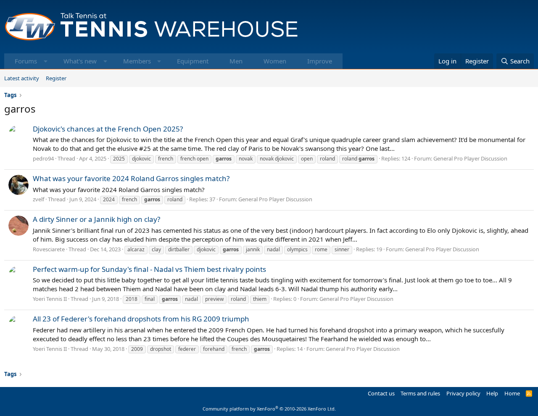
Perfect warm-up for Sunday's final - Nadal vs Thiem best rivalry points (149, 269)
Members (137, 61)
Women (275, 61)
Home (512, 393)
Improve (319, 61)
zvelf (38, 199)
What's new (80, 61)
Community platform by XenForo (269, 408)
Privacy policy (463, 393)
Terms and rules (420, 393)
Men (236, 61)
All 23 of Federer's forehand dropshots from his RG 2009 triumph (141, 319)
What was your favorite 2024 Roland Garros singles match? (131, 178)
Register (56, 78)
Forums (26, 61)
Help (492, 393)
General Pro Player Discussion (470, 158)
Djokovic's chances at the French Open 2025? (108, 129)
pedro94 (43, 158)
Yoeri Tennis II (50, 299)
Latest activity (21, 78)
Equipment (192, 61)
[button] (45, 61)
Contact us (381, 393)
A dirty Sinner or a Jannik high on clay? (96, 219)
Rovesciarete (49, 249)
